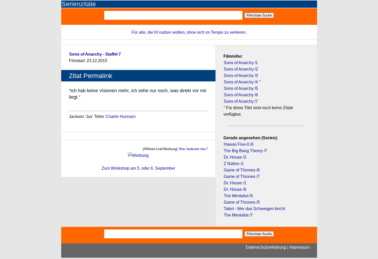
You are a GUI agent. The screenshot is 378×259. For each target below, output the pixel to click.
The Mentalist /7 (238, 215)
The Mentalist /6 (238, 196)
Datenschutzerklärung (266, 247)
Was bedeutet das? (193, 149)
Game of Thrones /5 (242, 202)
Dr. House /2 (235, 157)
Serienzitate (78, 4)
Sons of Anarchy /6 (241, 95)
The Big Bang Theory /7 (245, 151)
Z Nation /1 (234, 163)
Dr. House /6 (235, 189)
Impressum (300, 247)
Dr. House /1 (235, 183)
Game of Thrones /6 (242, 170)
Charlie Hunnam (120, 116)
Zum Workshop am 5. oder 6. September (138, 168)
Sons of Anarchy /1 (241, 63)
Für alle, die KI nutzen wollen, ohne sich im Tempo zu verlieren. (189, 32)
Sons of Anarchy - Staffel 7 (95, 54)
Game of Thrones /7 (242, 176)
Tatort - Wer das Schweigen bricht (254, 208)
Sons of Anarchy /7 (241, 101)
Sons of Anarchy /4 (241, 82)
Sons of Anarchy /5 (241, 88)
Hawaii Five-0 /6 (239, 144)
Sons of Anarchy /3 (241, 75)
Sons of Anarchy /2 (241, 69)
